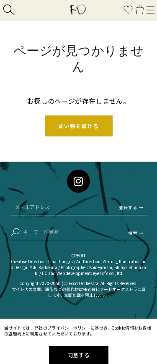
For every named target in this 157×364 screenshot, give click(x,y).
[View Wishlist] (128, 11)
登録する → (131, 207)
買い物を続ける (78, 125)
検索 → (136, 233)
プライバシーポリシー (68, 328)
